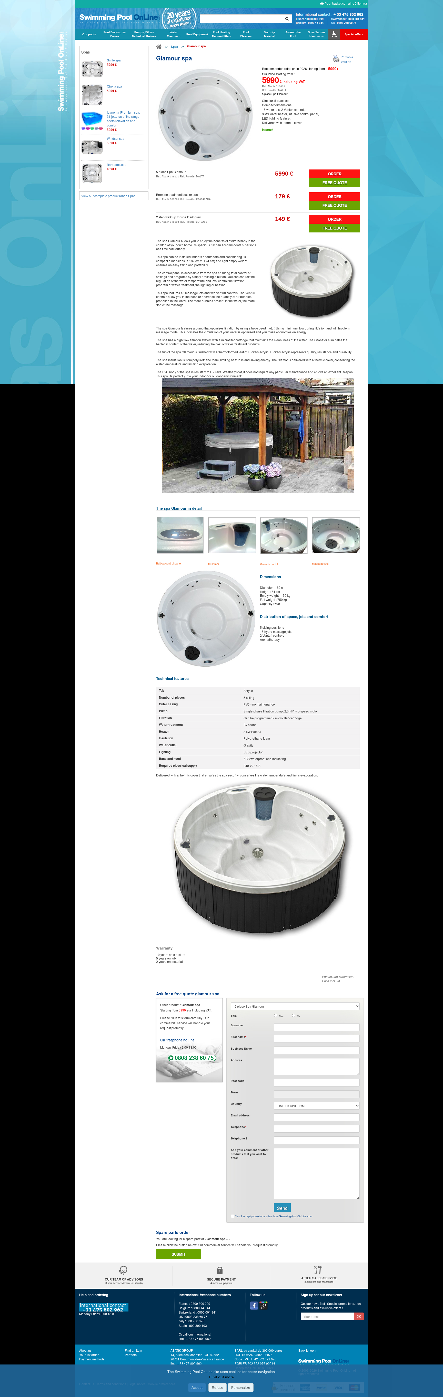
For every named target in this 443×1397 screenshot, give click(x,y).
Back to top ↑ (307, 1350)
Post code (237, 1081)
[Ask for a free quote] (334, 182)
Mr (298, 1016)
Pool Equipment (197, 34)
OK (359, 1316)
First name (238, 1037)
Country (236, 1104)
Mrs (281, 1016)
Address (236, 1060)
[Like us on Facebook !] (254, 1305)
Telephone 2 (239, 1138)
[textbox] (317, 1082)
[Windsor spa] (92, 147)
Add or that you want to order (249, 1154)
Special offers (354, 34)
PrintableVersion (347, 59)
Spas (174, 46)
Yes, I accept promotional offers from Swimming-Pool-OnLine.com (273, 1216)
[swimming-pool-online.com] (136, 18)
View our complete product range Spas (108, 196)
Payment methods (91, 1359)
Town (234, 1092)
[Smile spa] (92, 69)
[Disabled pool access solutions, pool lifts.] (334, 34)
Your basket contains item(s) (346, 3)
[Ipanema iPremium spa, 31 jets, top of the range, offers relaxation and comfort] (92, 121)
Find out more (221, 1377)
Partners (131, 1354)
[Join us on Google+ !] (263, 1305)
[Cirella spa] (92, 95)
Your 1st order (89, 1354)
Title (234, 1016)
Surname (237, 1025)
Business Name (241, 1048)
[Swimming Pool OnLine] (159, 47)
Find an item (133, 1350)
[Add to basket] (334, 173)
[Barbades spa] (92, 173)
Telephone (238, 1127)
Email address (240, 1115)
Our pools (89, 34)
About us (85, 1350)
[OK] (287, 18)
